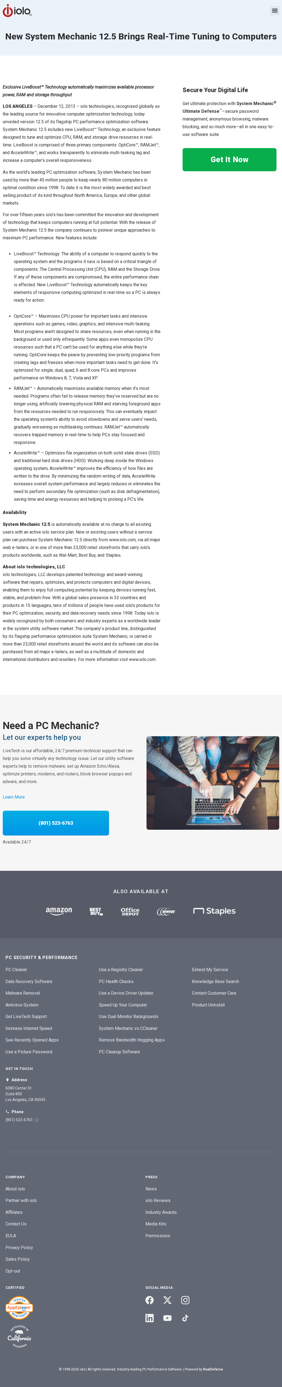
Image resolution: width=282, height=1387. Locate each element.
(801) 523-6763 (56, 823)
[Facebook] (149, 1300)
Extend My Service (210, 969)
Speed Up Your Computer (123, 1005)
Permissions (157, 1235)
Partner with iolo (21, 1200)
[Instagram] (185, 1300)
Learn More (14, 797)
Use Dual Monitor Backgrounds (128, 1016)
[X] (167, 1300)
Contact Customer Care (214, 993)
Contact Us (16, 1224)
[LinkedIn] (149, 1318)
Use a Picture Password (29, 1051)
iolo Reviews (157, 1200)
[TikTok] (185, 1318)
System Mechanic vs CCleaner (128, 1028)
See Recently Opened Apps (32, 1040)
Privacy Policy (19, 1247)
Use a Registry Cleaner (121, 969)
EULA (11, 1235)
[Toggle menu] (274, 10)
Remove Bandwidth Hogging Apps (132, 1040)
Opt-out (13, 1271)
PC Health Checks (116, 981)
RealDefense (213, 1369)
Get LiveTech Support (26, 1016)
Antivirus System (22, 1005)
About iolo (15, 1188)
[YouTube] (167, 1318)
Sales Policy (18, 1259)
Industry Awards (161, 1212)
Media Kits (155, 1224)
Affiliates (14, 1212)
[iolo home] (17, 10)
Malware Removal (23, 993)
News (151, 1188)
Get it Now (229, 159)
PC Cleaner (16, 969)
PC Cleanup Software (119, 1051)
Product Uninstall (208, 1005)
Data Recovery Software (29, 981)
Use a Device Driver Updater (126, 993)
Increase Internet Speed (29, 1028)
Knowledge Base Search (215, 981)
